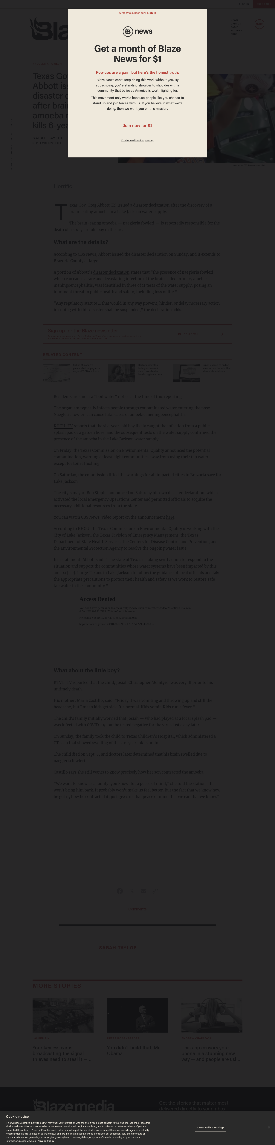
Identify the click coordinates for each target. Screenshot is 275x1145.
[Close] (269, 1127)
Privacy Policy (45, 1141)
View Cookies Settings (210, 1128)
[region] (137, 1128)
